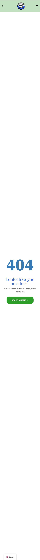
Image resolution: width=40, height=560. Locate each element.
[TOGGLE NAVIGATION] (32, 6)
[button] (3, 6)
